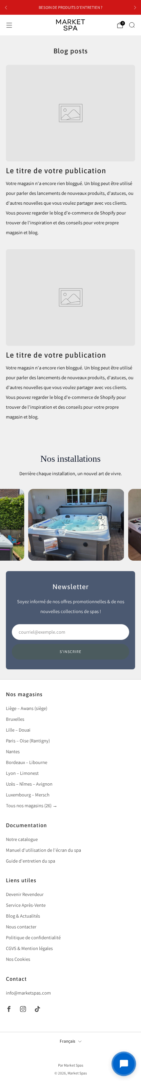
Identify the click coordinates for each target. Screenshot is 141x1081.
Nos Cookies (18, 959)
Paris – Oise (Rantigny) (28, 740)
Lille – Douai (18, 730)
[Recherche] (132, 25)
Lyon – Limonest (22, 773)
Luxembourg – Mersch (28, 795)
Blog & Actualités (23, 916)
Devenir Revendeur (25, 894)
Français (67, 1041)
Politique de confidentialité (33, 937)
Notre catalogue (22, 839)
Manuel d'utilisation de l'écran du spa (43, 850)
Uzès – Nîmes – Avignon (29, 784)
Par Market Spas (70, 1065)
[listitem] (70, 7)
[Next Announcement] (135, 7)
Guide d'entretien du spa (30, 861)
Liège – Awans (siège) (26, 708)
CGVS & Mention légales (29, 948)
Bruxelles (15, 719)
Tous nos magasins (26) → (31, 805)
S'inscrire (70, 651)
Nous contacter (21, 926)
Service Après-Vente (26, 905)
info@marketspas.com (28, 993)
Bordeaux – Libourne (26, 762)
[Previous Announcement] (6, 7)
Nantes (13, 751)
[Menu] (9, 25)
